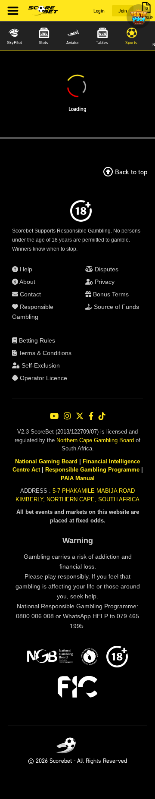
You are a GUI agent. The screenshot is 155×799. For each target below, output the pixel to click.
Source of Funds (115, 306)
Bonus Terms (110, 294)
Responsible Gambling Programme (92, 469)
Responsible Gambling (32, 311)
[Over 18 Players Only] (117, 658)
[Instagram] (67, 416)
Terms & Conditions (44, 352)
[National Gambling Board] (50, 658)
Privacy (104, 281)
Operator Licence (42, 377)
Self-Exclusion (40, 365)
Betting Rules (36, 340)
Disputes (105, 269)
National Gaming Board (46, 461)
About (26, 281)
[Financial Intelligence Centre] (77, 688)
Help (25, 269)
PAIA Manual (78, 478)
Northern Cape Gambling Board (95, 440)
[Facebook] (91, 416)
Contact (29, 294)
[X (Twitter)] (80, 416)
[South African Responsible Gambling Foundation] (89, 658)
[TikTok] (102, 416)
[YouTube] (54, 416)
